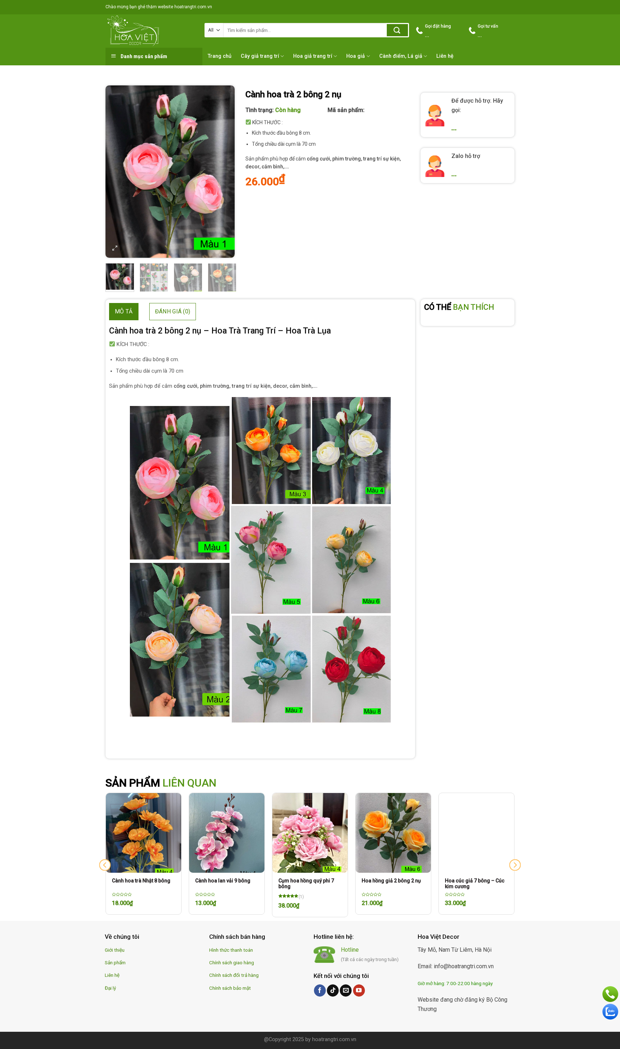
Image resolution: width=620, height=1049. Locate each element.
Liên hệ (445, 56)
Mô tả (124, 311)
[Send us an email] (346, 990)
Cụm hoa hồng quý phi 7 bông (306, 883)
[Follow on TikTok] (333, 990)
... (454, 127)
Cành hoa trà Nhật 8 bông (141, 881)
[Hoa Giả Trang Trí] (149, 30)
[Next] (223, 171)
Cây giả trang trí (260, 56)
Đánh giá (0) (173, 311)
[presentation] (105, 865)
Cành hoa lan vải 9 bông (222, 881)
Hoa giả (355, 56)
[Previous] (117, 171)
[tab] (123, 311)
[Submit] (397, 30)
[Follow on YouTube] (359, 990)
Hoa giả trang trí (312, 56)
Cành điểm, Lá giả (400, 56)
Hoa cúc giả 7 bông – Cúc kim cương (474, 883)
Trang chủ (219, 56)
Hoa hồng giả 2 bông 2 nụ (391, 881)
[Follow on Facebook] (320, 990)
